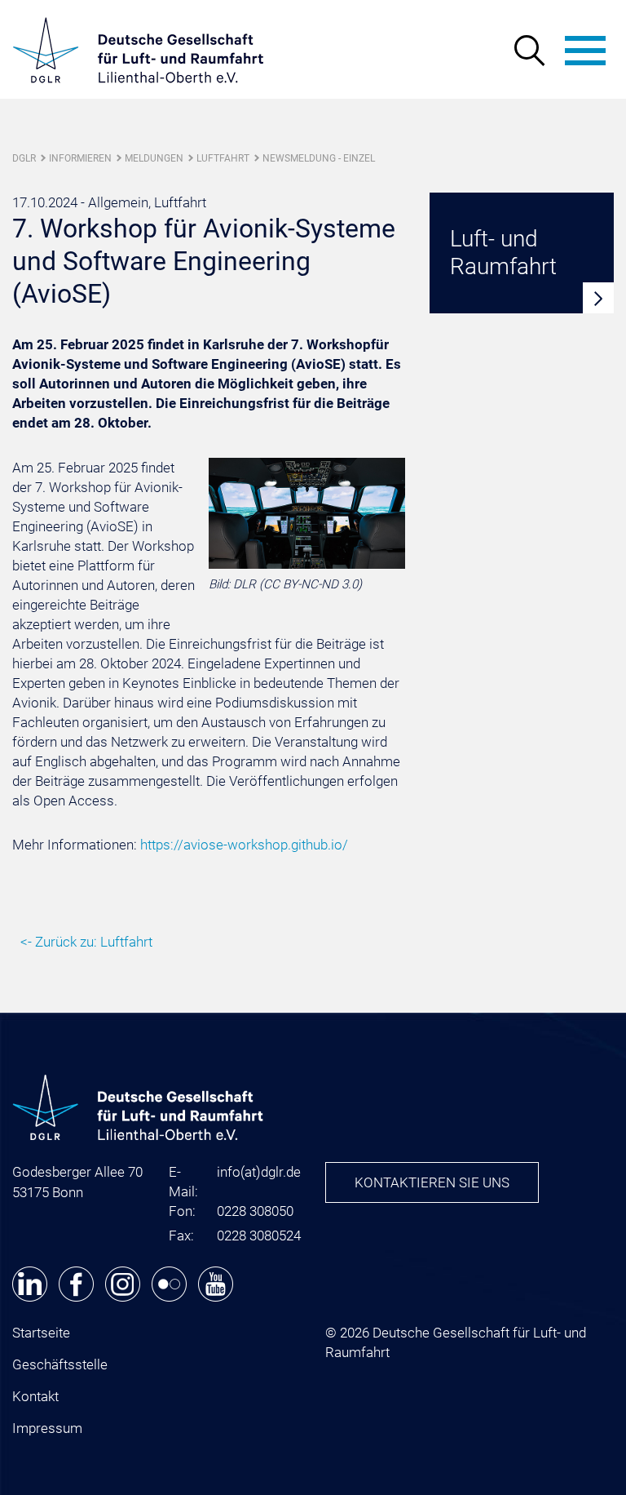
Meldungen (154, 158)
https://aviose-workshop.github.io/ (244, 844)
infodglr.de (259, 1172)
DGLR (24, 158)
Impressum (47, 1428)
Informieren (80, 158)
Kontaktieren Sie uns (432, 1182)
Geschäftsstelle (60, 1364)
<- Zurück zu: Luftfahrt (86, 942)
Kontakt (35, 1396)
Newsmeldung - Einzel (318, 158)
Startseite (41, 1332)
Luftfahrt (222, 158)
